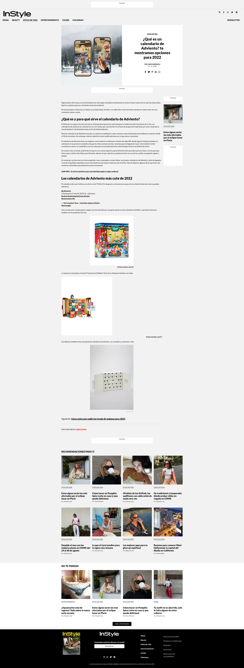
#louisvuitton (66, 181)
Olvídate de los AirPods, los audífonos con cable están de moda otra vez (137, 468)
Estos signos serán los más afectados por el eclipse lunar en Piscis (173, 113)
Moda (6, 11)
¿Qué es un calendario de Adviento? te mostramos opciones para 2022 (152, 39)
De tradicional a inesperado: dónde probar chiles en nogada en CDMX (168, 468)
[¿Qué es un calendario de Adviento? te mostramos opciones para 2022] (91, 46)
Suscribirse (109, 618)
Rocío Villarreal (99, 473)
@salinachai (66, 174)
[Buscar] (219, 3)
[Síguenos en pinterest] (236, 3)
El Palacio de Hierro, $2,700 (125, 249)
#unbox (64, 179)
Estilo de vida (30, 11)
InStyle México (160, 525)
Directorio (167, 621)
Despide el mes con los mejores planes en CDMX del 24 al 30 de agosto (75, 520)
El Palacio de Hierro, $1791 (154, 319)
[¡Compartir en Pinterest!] (152, 63)
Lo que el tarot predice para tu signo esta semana (106, 518)
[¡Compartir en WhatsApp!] (159, 63)
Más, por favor (122, 596)
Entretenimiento (50, 11)
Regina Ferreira (129, 522)
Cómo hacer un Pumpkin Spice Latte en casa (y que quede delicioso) (105, 468)
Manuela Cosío (68, 473)
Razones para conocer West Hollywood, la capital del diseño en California (168, 520)
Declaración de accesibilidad (169, 627)
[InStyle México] (17, 5)
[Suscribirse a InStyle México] (71, 615)
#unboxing (72, 179)
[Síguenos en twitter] (232, 3)
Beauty (16, 11)
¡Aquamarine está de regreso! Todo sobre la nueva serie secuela (75, 582)
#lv (73, 181)
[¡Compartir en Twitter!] (149, 63)
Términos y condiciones (172, 613)
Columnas (78, 11)
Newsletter (233, 11)
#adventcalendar (83, 179)
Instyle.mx (81, 412)
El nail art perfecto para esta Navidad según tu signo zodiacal (94, 154)
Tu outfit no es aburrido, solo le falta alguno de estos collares (168, 582)
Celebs (65, 11)
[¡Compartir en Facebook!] (145, 63)
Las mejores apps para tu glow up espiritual (135, 518)
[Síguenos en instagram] (228, 3)
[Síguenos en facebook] (223, 3)
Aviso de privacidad (171, 608)
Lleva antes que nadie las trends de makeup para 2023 (98, 401)
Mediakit (167, 617)
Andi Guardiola (154, 55)
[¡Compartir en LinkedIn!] (156, 63)
